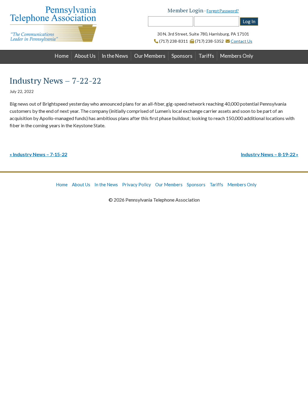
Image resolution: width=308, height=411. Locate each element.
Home (62, 56)
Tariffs (206, 56)
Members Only (236, 56)
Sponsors (181, 56)
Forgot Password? (223, 10)
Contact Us (241, 41)
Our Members (149, 56)
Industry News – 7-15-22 (40, 154)
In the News (115, 56)
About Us (85, 56)
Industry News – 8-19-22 (268, 154)
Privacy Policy (136, 184)
